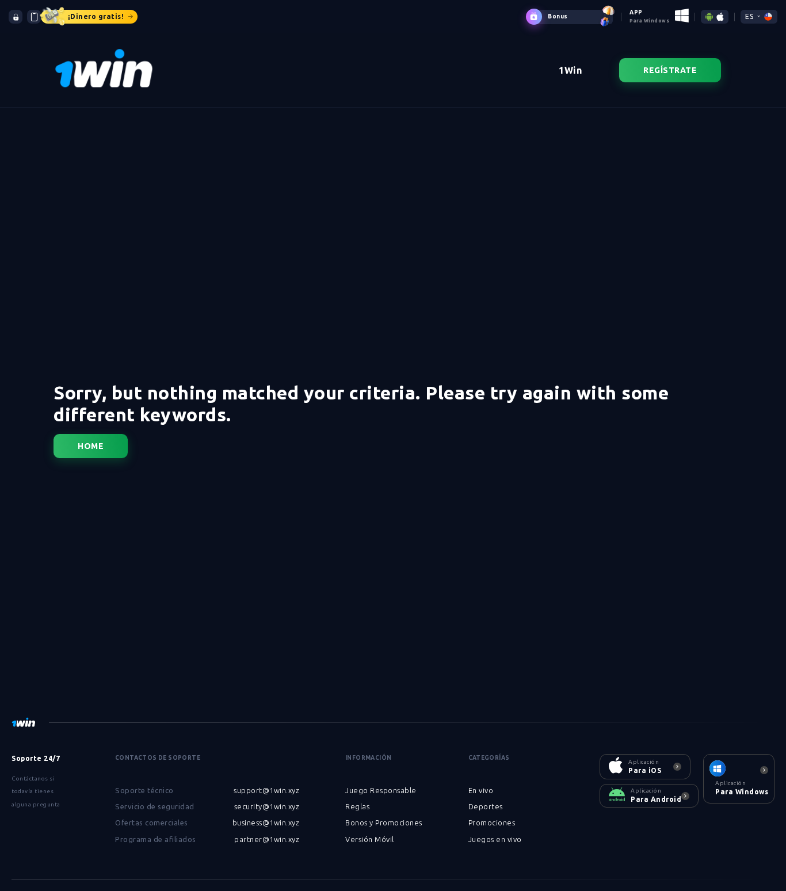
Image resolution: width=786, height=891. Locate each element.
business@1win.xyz (266, 822)
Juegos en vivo (495, 839)
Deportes (485, 806)
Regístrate (670, 70)
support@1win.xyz (266, 790)
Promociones (492, 822)
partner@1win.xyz (266, 839)
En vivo (481, 790)
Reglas (357, 806)
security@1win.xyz (267, 806)
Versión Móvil (369, 839)
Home (91, 446)
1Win (570, 70)
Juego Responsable (381, 790)
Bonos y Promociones (383, 822)
